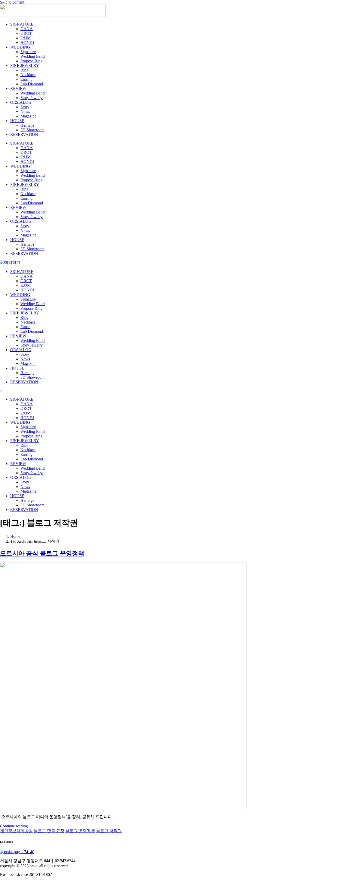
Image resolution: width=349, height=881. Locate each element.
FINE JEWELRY (24, 65)
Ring (24, 70)
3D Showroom (32, 130)
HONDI (27, 42)
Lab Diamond (31, 84)
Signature (28, 52)
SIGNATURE (21, 24)
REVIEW (18, 88)
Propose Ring (31, 61)
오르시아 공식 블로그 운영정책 (42, 553)
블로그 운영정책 (80, 831)
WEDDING (20, 47)
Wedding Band (32, 56)
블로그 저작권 (109, 831)
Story (24, 107)
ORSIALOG (20, 102)
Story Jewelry (31, 98)
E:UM (25, 38)
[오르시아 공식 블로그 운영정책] (123, 808)
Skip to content (12, 2)
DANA (26, 29)
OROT (26, 33)
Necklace (28, 75)
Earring (26, 79)
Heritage (27, 125)
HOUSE (17, 120)
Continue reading (14, 826)
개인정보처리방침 (16, 831)
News (25, 111)
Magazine (28, 116)
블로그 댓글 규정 (49, 831)
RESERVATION (24, 134)
